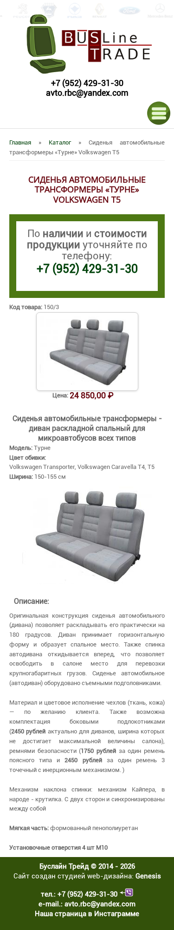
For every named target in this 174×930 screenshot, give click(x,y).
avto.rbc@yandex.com (87, 93)
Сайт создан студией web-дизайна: (87, 876)
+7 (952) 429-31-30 (87, 83)
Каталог (60, 142)
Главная (20, 142)
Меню (159, 113)
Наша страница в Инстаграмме (87, 914)
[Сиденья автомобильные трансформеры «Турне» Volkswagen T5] (87, 582)
